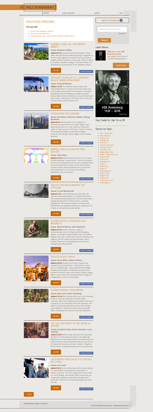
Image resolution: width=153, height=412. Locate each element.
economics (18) (105, 147)
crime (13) (103, 143)
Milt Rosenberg (112, 107)
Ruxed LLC (126, 406)
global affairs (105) (106, 152)
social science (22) (106, 180)
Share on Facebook (86, 71)
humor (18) (104, 159)
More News (121, 65)
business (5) (104, 138)
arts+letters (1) (105, 136)
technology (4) (105, 183)
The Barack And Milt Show (40, 33)
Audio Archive (68, 13)
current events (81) (107, 145)
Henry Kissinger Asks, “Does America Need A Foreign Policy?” (53, 36)
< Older (28, 394)
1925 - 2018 (112, 111)
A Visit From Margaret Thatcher (42, 31)
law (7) (102, 164)
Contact (44, 404)
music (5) (103, 168)
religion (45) (104, 176)
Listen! (56, 70)
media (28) (104, 166)
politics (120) (104, 173)
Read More (123, 114)
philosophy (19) (105, 171)
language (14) (105, 161)
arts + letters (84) (106, 133)
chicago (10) (104, 140)
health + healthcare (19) (108, 154)
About (96, 13)
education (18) (105, 150)
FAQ (121, 13)
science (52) (104, 178)
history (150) (104, 157)
